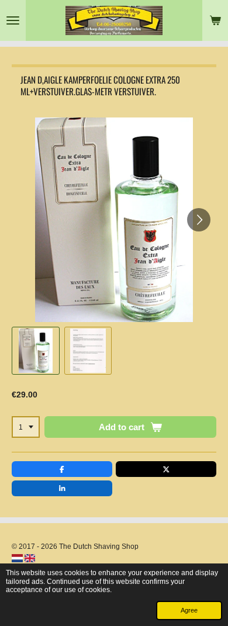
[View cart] (215, 20)
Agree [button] (189, 610)
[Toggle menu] (13, 20)
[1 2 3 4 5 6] (26, 427)
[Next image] (198, 219)
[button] (36, 351)
